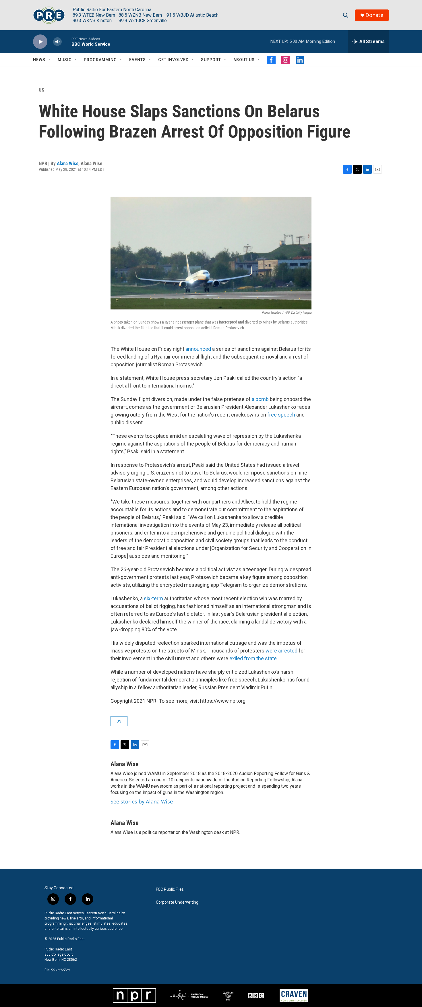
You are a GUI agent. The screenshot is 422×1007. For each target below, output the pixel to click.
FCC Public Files (170, 889)
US (41, 90)
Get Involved (173, 59)
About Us (244, 59)
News (39, 59)
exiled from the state (253, 658)
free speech (281, 415)
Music (64, 59)
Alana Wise (67, 163)
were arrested (281, 651)
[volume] (57, 41)
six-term (153, 598)
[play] (40, 41)
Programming (100, 59)
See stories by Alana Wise (142, 801)
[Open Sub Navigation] (49, 59)
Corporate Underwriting (177, 902)
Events (137, 59)
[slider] (66, 41)
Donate (374, 15)
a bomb (260, 399)
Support (211, 59)
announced (198, 349)
